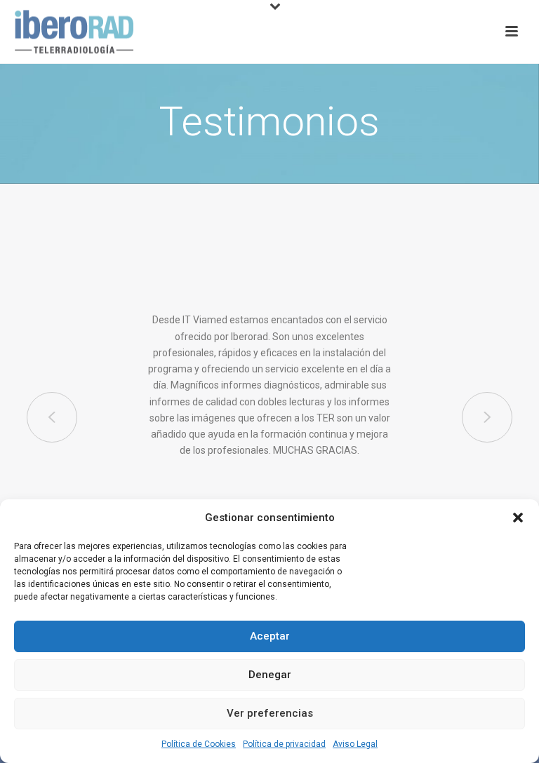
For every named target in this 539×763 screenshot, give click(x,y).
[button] (518, 518)
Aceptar (270, 636)
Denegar (269, 674)
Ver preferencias (270, 713)
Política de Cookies (198, 744)
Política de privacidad (284, 744)
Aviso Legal (355, 744)
